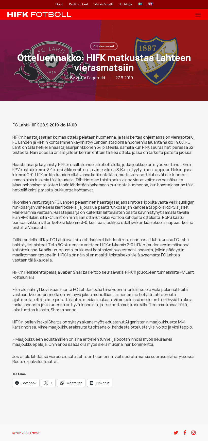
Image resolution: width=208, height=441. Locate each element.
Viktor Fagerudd (90, 77)
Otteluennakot (103, 46)
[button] (198, 14)
